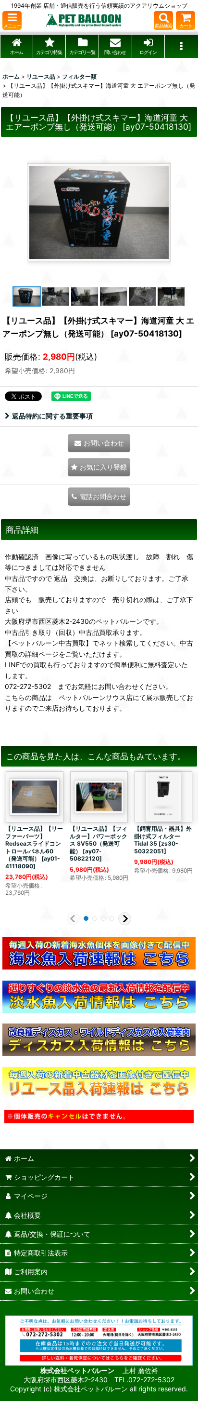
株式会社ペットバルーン (78, 1370)
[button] (12, 20)
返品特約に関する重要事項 (52, 416)
